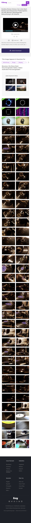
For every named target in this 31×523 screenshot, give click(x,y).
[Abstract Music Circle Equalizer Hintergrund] (8, 102)
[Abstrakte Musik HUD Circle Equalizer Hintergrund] (22, 102)
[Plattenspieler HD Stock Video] (22, 434)
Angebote (21, 464)
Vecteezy (8, 466)
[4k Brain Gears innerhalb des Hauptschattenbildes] (22, 121)
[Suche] (27, 2)
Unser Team (22, 483)
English (8, 481)
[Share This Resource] (17, 36)
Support (21, 468)
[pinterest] (14, 501)
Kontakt (21, 488)
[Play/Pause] (4, 30)
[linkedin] (21, 501)
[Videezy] (4, 2)
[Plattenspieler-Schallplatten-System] (8, 444)
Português (8, 486)
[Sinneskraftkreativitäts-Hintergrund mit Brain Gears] (8, 121)
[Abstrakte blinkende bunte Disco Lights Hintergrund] (22, 112)
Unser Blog (21, 486)
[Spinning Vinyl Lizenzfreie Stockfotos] (8, 425)
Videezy (8, 468)
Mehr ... (8, 490)
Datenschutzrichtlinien (21, 510)
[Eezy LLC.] (15, 498)
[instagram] (16, 501)
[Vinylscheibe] (22, 416)
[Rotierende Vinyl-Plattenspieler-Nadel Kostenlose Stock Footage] (8, 434)
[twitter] (11, 501)
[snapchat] (19, 501)
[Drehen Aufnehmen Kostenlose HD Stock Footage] (22, 425)
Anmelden (24, 4)
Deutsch (8, 488)
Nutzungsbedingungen (9, 510)
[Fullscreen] (27, 30)
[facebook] (9, 501)
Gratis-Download (16, 50)
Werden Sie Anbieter (9, 471)
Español (8, 483)
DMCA (20, 471)
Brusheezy (8, 464)
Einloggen (19, 4)
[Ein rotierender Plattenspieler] (22, 444)
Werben (21, 466)
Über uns (21, 481)
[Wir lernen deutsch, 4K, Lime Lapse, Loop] (21, 82)
